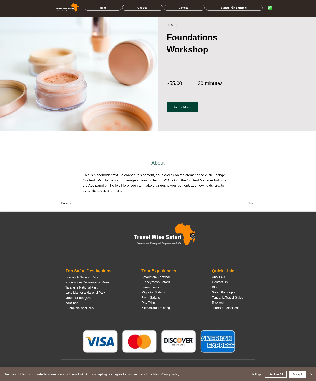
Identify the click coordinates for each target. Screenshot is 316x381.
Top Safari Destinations (89, 271)
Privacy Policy (170, 374)
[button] (234, 8)
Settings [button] (256, 374)
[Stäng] (310, 374)
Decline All (276, 374)
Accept (297, 374)
